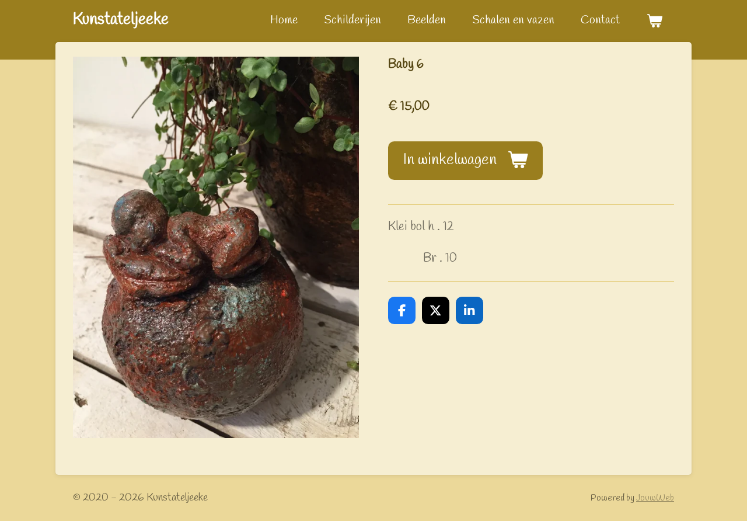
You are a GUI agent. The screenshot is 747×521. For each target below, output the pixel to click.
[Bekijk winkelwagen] (654, 21)
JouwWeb (655, 498)
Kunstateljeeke (121, 19)
